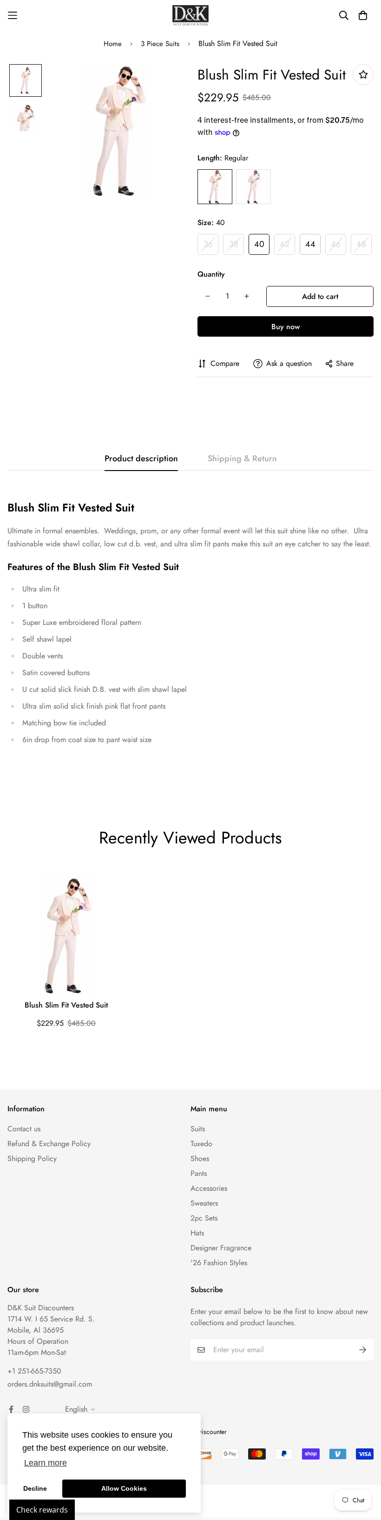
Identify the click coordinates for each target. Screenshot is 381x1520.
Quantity (211, 274)
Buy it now (285, 326)
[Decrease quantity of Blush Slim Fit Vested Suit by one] (207, 296)
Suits (197, 1128)
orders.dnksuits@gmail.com (49, 1384)
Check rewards (42, 1510)
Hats (197, 1233)
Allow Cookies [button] (124, 1488)
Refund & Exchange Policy (49, 1143)
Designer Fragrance (220, 1247)
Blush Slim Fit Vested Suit (66, 1005)
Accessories (208, 1188)
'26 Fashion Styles (218, 1262)
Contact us (23, 1128)
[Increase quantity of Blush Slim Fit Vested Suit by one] (246, 296)
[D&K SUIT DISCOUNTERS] (190, 15)
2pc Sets (203, 1218)
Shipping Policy (32, 1158)
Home (113, 44)
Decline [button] (35, 1488)
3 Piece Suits (160, 44)
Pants (198, 1173)
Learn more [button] (45, 1462)
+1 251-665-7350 (34, 1371)
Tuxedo (201, 1143)
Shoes (199, 1158)
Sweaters (204, 1203)
